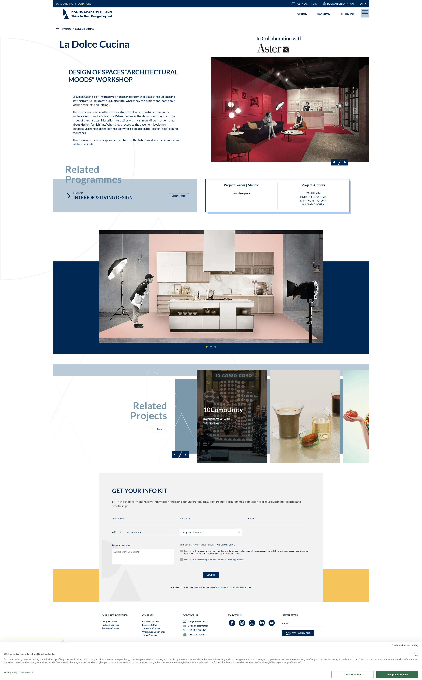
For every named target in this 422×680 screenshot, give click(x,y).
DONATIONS (84, 3)
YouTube (272, 621)
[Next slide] (343, 162)
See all (160, 429)
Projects (66, 28)
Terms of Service (239, 587)
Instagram (242, 621)
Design (302, 14)
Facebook (232, 621)
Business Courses (111, 628)
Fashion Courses (110, 624)
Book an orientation (340, 3)
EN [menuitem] (361, 3)
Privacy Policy (222, 587)
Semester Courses (151, 628)
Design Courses (110, 621)
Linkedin (262, 621)
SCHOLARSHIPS (64, 3)
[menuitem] (362, 3)
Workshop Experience (153, 631)
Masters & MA (149, 624)
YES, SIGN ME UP (301, 633)
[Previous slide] (176, 454)
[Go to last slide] (336, 162)
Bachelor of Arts (150, 621)
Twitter (252, 621)
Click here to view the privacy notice (195, 545)
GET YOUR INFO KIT (308, 3)
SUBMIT (211, 574)
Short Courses (149, 635)
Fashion (324, 14)
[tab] (207, 347)
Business (347, 14)
